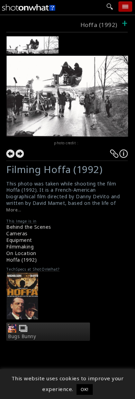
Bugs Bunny (22, 336)
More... (13, 210)
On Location (21, 253)
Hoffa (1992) (98, 25)
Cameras (17, 233)
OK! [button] (85, 389)
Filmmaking (20, 246)
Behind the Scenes (28, 227)
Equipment (19, 240)
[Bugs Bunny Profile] (12, 330)
